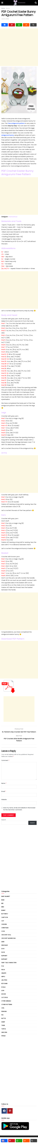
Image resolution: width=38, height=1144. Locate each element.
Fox (2, 966)
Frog (3, 970)
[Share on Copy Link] (33, 24)
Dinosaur (4, 945)
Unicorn (4, 1032)
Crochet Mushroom (8, 938)
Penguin (4, 1011)
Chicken (4, 924)
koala (3, 987)
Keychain (4, 983)
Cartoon (4, 917)
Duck (3, 952)
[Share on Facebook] (4, 24)
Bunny (8, 8)
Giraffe (3, 973)
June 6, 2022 (5, 19)
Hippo (3, 976)
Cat (2, 921)
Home (3, 8)
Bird (2, 907)
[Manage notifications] (3, 1140)
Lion (2, 990)
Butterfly (4, 914)
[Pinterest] (10, 1111)
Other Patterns (6, 1004)
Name (4, 783)
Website (4, 799)
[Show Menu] (2, 2)
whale (3, 1036)
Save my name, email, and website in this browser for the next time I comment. (19, 809)
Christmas (4, 928)
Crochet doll (6, 935)
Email (3, 791)
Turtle (3, 1029)
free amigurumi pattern (16, 123)
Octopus (4, 997)
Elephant (4, 956)
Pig (2, 1015)
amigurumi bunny (7, 135)
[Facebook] (4, 1111)
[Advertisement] (19, 47)
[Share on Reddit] (26, 24)
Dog (2, 949)
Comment (5, 760)
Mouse (3, 994)
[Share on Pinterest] (12, 24)
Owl (2, 1008)
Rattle (3, 1018)
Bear (2, 900)
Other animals (6, 1001)
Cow (3, 931)
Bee (2, 903)
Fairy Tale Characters (9, 963)
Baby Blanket (5, 896)
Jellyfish (4, 980)
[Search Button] (36, 2)
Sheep (3, 1022)
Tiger (3, 1025)
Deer (2, 942)
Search (3, 820)
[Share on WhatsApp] (19, 24)
